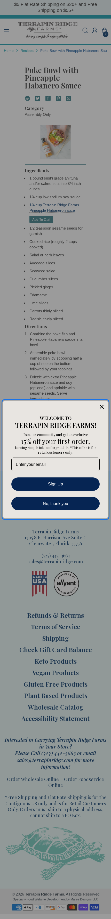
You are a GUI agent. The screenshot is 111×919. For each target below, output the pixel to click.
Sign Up (55, 484)
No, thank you (55, 503)
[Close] (102, 407)
